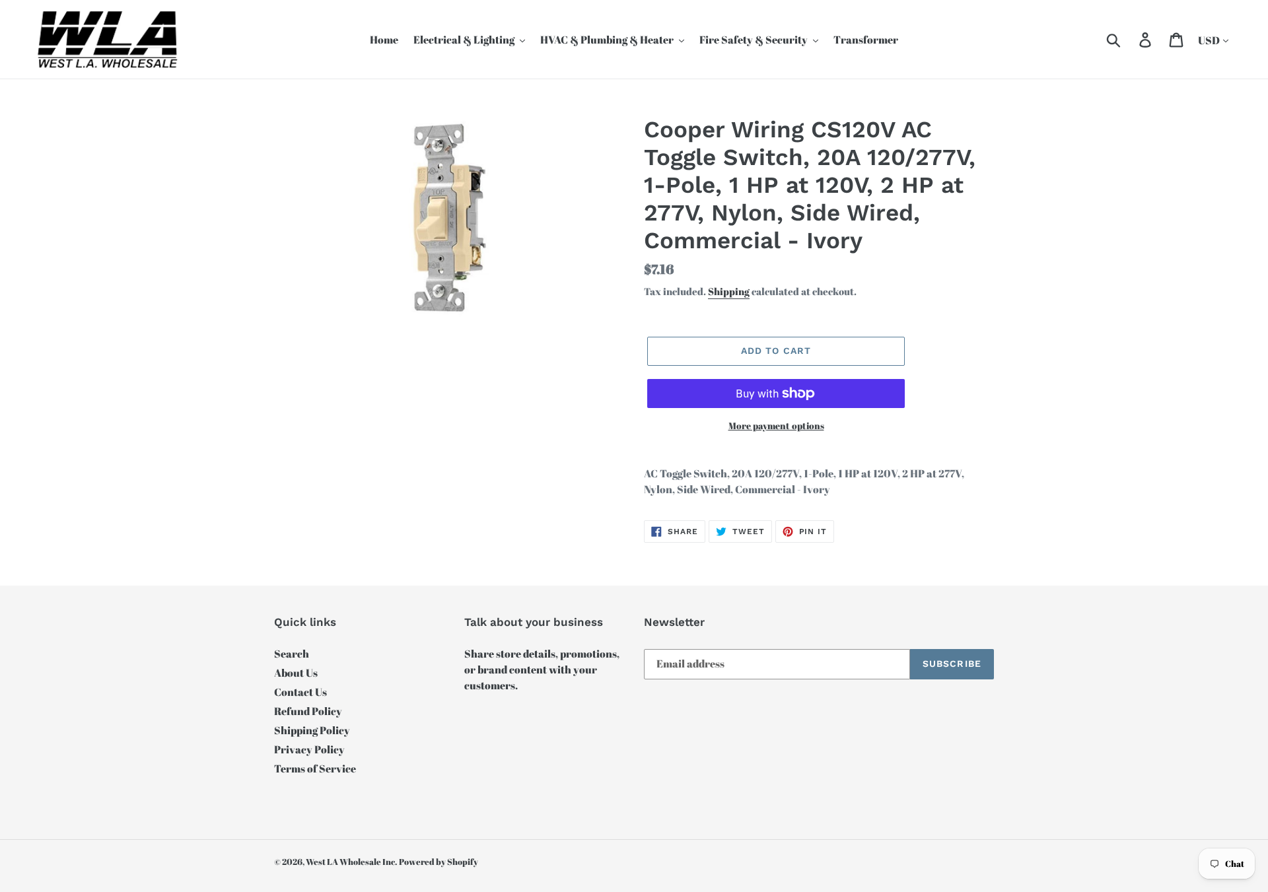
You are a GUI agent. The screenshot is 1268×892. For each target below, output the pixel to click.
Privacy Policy (309, 749)
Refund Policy (308, 711)
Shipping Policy (312, 730)
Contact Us (300, 692)
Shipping (729, 291)
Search (291, 653)
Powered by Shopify (438, 862)
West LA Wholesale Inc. (351, 862)
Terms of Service (315, 768)
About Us (296, 673)
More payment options (776, 425)
